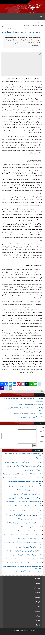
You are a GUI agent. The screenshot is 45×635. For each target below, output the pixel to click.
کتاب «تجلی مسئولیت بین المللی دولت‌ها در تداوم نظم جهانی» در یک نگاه (22, 534)
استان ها (37, 592)
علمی (38, 606)
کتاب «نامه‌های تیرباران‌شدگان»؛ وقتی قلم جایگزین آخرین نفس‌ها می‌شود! (22, 474)
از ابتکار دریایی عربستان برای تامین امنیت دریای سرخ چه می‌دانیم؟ (24, 466)
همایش (38, 620)
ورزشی (38, 616)
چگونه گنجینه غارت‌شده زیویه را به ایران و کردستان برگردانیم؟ (25, 498)
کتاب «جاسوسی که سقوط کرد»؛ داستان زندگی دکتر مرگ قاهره (25, 555)
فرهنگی (37, 602)
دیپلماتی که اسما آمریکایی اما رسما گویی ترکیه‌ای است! (28, 413)
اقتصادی (37, 611)
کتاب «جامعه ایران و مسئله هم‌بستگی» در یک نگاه (28, 531)
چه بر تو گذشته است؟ (35, 458)
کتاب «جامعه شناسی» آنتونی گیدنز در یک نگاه (29, 519)
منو (41, 16)
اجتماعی (37, 597)
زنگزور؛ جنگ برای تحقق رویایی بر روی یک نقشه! (29, 417)
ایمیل (42, 431)
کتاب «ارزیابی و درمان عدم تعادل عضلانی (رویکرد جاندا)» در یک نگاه (23, 515)
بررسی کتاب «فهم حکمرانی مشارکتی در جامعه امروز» (27, 571)
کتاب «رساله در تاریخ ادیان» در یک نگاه (31, 527)
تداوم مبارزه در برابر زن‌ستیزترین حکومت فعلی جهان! (27, 494)
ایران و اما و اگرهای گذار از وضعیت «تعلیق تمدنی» (28, 547)
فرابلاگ (38, 625)
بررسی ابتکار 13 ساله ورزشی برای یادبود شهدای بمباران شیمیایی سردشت (21, 462)
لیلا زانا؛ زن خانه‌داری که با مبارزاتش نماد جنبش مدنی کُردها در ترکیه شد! (22, 478)
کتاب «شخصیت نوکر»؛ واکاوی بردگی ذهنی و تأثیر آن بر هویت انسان (23, 563)
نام (43, 427)
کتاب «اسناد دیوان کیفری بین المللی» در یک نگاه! (28, 490)
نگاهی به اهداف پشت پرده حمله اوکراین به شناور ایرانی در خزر (25, 486)
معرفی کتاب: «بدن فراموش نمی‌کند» (32, 470)
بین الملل (37, 588)
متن (42, 436)
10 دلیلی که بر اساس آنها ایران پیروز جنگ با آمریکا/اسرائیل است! (24, 551)
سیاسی (38, 583)
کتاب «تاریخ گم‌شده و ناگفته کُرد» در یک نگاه (29, 538)
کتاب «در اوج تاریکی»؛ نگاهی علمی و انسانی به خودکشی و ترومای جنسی (22, 559)
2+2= (42, 441)
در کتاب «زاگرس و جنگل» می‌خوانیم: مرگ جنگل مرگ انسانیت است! (24, 523)
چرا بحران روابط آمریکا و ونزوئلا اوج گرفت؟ (30, 404)
